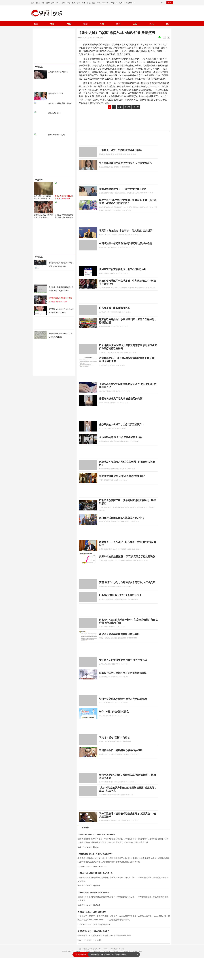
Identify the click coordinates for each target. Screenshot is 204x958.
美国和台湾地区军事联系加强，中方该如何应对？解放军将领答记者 (127, 282)
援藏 (73, 2)
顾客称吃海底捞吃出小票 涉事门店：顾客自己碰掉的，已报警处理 (128, 321)
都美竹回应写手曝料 (55, 93)
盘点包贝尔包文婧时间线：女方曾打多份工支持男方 (43, 198)
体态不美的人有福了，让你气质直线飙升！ (121, 424)
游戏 (63, 2)
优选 (93, 2)
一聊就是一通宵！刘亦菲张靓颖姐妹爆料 (120, 150)
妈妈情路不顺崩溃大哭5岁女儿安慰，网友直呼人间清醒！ (127, 463)
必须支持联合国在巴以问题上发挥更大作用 (121, 517)
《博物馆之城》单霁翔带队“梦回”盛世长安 (93, 892)
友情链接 (126, 951)
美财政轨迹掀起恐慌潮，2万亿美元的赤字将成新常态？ (128, 556)
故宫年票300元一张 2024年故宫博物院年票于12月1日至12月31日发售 (127, 359)
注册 (162, 3)
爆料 (118, 23)
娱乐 (53, 2)
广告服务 (77, 951)
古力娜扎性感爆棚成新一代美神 (59, 103)
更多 (168, 23)
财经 (48, 2)
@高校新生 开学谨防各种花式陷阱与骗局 (108, 954)
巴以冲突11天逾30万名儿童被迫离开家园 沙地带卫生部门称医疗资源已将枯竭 (128, 346)
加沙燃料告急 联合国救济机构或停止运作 (120, 437)
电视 (69, 23)
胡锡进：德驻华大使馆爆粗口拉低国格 (119, 634)
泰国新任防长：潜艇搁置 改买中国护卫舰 (120, 750)
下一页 (136, 107)
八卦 (102, 23)
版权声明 (107, 951)
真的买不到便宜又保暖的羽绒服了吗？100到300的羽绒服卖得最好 (128, 385)
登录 (169, 3)
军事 (43, 2)
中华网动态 (137, 951)
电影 (52, 23)
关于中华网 (66, 951)
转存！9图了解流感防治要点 (114, 711)
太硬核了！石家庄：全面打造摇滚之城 (92, 912)
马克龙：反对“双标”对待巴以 (114, 737)
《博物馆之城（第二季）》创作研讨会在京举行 (95, 854)
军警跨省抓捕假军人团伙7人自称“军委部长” (122, 476)
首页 (32, 2)
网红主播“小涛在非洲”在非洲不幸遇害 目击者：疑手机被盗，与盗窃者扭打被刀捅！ (128, 201)
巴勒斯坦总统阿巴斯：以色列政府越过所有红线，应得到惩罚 (127, 501)
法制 (98, 2)
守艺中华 (105, 2)
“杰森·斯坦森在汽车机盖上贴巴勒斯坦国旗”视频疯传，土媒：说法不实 (128, 789)
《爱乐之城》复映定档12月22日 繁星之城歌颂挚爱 (96, 834)
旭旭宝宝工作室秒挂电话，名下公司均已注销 (122, 269)
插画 (78, 2)
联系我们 (87, 951)
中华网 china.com (41, 13)
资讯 (38, 2)
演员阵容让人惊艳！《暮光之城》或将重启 (93, 931)
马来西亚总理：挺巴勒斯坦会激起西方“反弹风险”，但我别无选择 (127, 815)
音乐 (85, 23)
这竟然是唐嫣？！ (55, 113)
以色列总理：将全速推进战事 (114, 308)
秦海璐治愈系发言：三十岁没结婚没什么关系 (122, 188)
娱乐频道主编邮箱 (117, 948)
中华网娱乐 (99, 37)
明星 (36, 23)
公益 (88, 2)
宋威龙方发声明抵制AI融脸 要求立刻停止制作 (64, 197)
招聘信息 (97, 951)
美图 (135, 23)
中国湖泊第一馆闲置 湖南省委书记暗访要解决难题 (125, 243)
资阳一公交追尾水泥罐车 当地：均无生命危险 (123, 698)
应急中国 (114, 2)
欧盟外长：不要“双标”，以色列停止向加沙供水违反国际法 (127, 543)
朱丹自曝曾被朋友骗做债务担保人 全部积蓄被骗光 (125, 163)
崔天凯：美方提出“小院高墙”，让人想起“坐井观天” (126, 230)
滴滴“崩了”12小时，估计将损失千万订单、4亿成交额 (127, 582)
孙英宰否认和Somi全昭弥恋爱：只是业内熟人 (43, 216)
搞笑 (151, 23)
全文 (119, 107)
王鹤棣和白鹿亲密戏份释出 (58, 71)
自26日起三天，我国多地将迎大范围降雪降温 (123, 672)
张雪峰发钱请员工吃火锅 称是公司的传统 (120, 398)
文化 (68, 2)
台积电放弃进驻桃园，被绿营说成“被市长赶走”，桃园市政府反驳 (127, 776)
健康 (83, 2)
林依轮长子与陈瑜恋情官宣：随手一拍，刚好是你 (64, 216)
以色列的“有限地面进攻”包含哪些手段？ (120, 595)
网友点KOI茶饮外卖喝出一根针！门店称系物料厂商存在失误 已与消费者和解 (128, 621)
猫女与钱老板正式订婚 (56, 134)
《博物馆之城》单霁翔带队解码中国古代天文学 (95, 873)
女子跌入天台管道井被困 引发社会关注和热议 (123, 659)
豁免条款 (117, 951)
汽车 (58, 2)
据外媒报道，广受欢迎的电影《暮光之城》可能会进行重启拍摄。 (105, 935)
